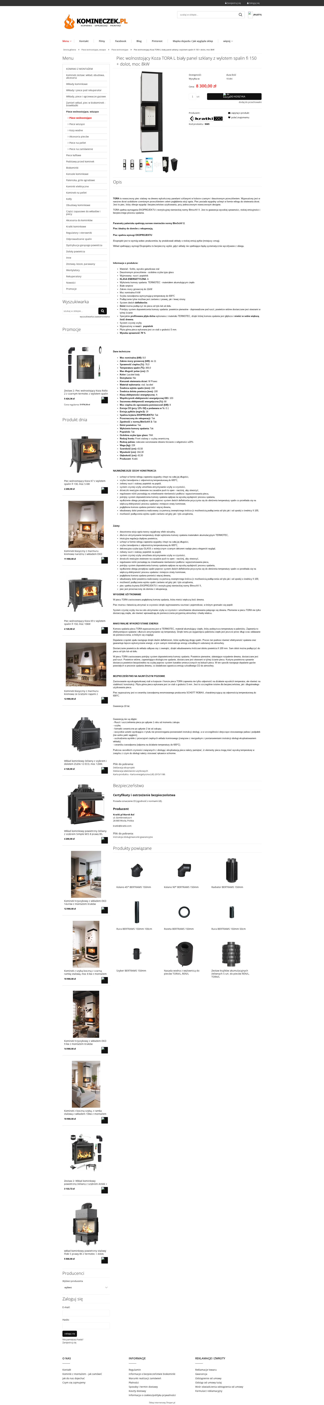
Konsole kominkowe (77, 174)
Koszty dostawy (137, 1391)
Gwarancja (201, 1374)
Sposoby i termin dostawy (143, 1386)
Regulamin (135, 1369)
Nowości (71, 282)
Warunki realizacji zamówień (145, 1378)
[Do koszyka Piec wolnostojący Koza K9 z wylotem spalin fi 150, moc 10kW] (104, 630)
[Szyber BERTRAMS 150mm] (137, 954)
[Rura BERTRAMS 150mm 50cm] (232, 912)
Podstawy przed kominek (80, 161)
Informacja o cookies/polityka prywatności (152, 1395)
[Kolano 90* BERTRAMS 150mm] (184, 870)
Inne (68, 257)
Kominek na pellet (76, 192)
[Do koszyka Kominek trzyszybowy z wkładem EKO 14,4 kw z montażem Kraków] (104, 910)
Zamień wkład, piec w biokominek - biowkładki (85, 104)
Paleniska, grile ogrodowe (80, 180)
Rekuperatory (73, 276)
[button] (237, 112)
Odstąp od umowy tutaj (208, 1382)
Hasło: (65, 1319)
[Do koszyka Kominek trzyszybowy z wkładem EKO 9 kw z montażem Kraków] (104, 1050)
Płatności (134, 1382)
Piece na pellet (77, 142)
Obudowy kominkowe (78, 205)
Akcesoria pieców (79, 136)
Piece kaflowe (73, 155)
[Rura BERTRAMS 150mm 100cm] (137, 912)
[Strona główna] (96, 22)
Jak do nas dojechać (73, 1378)
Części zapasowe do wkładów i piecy (83, 213)
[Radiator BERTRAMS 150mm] (232, 870)
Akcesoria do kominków (79, 220)
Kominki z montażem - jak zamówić (82, 1374)
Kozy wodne (76, 130)
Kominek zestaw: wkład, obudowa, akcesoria (85, 76)
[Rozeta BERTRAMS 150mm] (184, 912)
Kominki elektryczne (77, 186)
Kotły (69, 198)
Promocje (71, 288)
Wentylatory (73, 270)
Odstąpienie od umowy (208, 1378)
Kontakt (66, 1369)
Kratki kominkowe (76, 226)
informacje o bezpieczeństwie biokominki (152, 1374)
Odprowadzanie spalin (79, 239)
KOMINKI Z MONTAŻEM (79, 68)
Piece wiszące (77, 124)
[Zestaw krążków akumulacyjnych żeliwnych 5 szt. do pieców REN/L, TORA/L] (232, 954)
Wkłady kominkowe (77, 84)
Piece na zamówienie (81, 149)
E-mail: (66, 1307)
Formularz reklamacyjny (208, 1391)
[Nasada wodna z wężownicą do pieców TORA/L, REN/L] (184, 954)
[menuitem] (68, 41)
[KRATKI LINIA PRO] (206, 118)
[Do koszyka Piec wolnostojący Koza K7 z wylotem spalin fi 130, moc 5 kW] (104, 490)
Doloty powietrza (75, 251)
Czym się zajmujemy (73, 1382)
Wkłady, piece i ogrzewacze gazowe (86, 96)
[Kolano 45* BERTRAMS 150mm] (137, 870)
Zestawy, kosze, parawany (80, 264)
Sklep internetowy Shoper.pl (162, 1402)
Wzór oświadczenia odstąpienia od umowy (219, 1386)
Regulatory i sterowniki (79, 232)
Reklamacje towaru (206, 1369)
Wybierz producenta (72, 1281)
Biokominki (72, 167)
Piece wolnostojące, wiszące (82, 111)
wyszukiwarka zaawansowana (95, 316)
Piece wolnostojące (80, 117)
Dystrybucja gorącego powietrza (84, 245)
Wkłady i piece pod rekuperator (84, 90)
